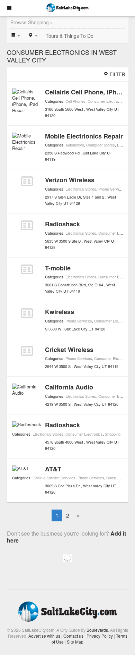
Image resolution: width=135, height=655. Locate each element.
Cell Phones (75, 101)
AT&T (53, 468)
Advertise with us (44, 636)
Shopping (112, 434)
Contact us (73, 636)
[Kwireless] (27, 313)
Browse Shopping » (31, 22)
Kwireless (59, 311)
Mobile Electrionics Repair (84, 136)
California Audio (69, 387)
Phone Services (111, 189)
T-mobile (58, 267)
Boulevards (97, 630)
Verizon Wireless (69, 179)
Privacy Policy (100, 636)
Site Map (75, 642)
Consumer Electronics (106, 101)
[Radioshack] (27, 225)
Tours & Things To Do (69, 35)
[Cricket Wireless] (27, 351)
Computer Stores (100, 145)
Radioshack (62, 223)
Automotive (74, 145)
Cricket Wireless (69, 349)
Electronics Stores (80, 189)
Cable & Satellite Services (54, 477)
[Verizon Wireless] (27, 181)
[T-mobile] (27, 269)
